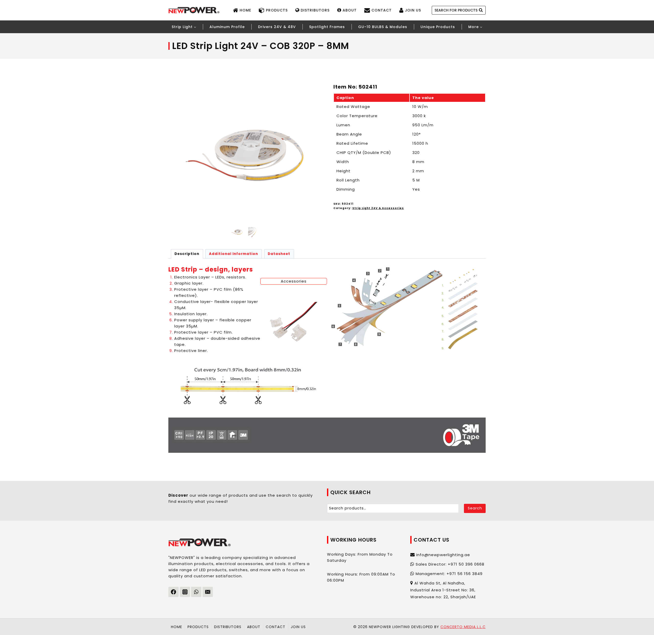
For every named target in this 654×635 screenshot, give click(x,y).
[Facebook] (173, 592)
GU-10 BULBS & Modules (382, 26)
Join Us (413, 10)
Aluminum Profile (227, 26)
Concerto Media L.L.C (463, 626)
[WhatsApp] (196, 592)
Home (245, 10)
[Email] (208, 592)
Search (475, 508)
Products (277, 10)
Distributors (315, 10)
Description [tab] (186, 253)
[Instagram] (185, 592)
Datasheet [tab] (279, 253)
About (350, 10)
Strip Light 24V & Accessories (378, 208)
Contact (381, 10)
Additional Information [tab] (233, 253)
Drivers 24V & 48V (277, 26)
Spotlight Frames (327, 26)
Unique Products (438, 26)
